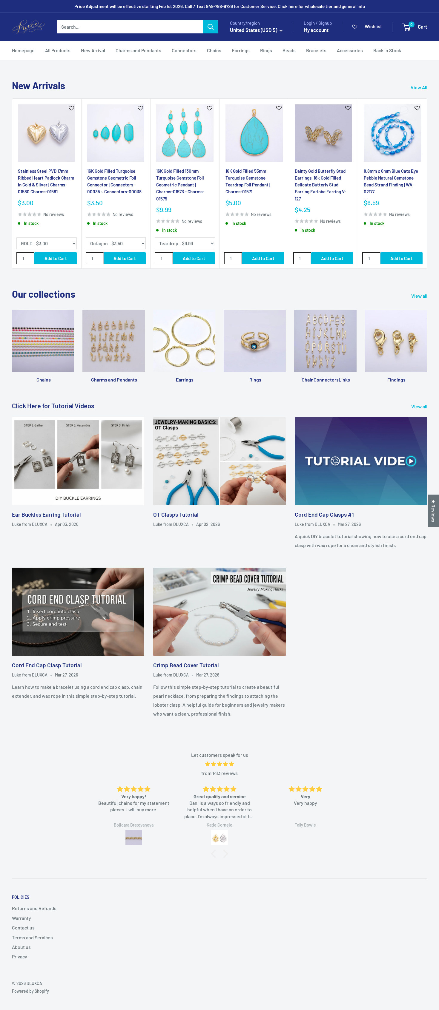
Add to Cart (55, 258)
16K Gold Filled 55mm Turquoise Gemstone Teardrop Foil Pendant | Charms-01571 (247, 181)
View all (419, 296)
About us (21, 947)
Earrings (241, 50)
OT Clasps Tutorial (176, 514)
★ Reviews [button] (433, 510)
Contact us (23, 927)
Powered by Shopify (30, 991)
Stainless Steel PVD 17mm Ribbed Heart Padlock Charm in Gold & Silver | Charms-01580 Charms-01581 (46, 181)
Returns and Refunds (34, 908)
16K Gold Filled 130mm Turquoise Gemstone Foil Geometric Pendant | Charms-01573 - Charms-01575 (180, 184)
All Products (57, 50)
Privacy (19, 956)
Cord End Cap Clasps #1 (324, 514)
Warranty (21, 918)
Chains (214, 50)
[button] (215, 853)
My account (316, 30)
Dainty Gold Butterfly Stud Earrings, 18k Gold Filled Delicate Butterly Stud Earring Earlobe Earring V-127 (320, 184)
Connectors (184, 50)
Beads (289, 50)
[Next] (427, 183)
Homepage (23, 50)
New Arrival (93, 50)
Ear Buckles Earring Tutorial (46, 514)
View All (419, 87)
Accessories (350, 50)
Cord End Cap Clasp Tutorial (47, 665)
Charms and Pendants (138, 50)
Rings (266, 50)
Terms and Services (32, 937)
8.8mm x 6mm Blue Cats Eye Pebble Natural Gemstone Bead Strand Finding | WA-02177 (391, 181)
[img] (219, 764)
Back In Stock (387, 50)
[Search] (210, 26)
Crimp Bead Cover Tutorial (186, 665)
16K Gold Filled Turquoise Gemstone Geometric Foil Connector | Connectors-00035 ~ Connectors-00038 (114, 181)
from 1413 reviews (219, 773)
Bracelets (316, 50)
